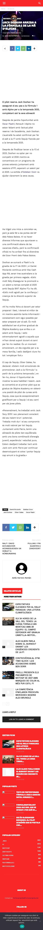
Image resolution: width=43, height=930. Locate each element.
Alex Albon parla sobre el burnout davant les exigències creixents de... (28, 773)
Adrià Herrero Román (12, 36)
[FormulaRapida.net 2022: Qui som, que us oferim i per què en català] (8, 808)
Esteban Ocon (29, 172)
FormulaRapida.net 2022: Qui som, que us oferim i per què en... (26, 807)
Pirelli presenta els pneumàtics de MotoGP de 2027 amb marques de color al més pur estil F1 (28, 678)
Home (3, 9)
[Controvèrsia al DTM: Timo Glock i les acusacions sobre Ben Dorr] (8, 661)
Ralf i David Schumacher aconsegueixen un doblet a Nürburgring (11, 548)
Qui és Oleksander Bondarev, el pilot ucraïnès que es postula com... (28, 821)
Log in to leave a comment (21, 719)
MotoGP (6, 678)
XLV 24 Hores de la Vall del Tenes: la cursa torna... (27, 759)
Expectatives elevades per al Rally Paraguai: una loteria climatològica (27, 745)
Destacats (11, 9)
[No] (40, 921)
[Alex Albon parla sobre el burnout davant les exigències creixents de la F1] (8, 644)
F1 (13, 19)
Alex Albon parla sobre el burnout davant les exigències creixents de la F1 (27, 646)
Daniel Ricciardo (15, 509)
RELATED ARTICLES (12, 591)
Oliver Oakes (19, 512)
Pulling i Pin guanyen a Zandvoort (34, 546)
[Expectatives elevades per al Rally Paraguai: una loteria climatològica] (8, 607)
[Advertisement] (21, 76)
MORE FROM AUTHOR (13, 597)
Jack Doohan (7, 512)
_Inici (18, 19)
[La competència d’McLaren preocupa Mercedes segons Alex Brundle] (8, 692)
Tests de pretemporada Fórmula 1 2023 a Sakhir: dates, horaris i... (28, 794)
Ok (22, 926)
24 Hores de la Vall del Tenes (7, 623)
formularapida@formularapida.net (25, 898)
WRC (4, 610)
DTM (4, 664)
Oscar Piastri (8, 124)
